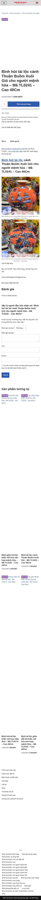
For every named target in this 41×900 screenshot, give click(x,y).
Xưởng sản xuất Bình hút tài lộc (12, 799)
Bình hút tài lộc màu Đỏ (10, 878)
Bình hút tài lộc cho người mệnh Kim (14, 865)
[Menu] (4, 3)
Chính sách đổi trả (8, 774)
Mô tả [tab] (4, 141)
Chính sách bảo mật (8, 770)
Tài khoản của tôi (7, 791)
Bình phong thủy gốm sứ (10, 888)
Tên (3, 346)
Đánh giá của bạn (8, 328)
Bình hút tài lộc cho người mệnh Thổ (14, 875)
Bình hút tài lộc (15, 13)
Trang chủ (5, 13)
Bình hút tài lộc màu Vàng (11, 880)
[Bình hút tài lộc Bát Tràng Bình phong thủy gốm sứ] (20, 2)
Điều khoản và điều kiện (10, 777)
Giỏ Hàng (5, 781)
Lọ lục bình (25, 888)
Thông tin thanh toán (8, 795)
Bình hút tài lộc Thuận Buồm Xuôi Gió (14, 149)
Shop (3, 788)
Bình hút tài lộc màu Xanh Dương (13, 883)
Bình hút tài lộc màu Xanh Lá (12, 886)
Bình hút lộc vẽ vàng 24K (10, 857)
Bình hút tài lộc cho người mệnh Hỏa (18, 117)
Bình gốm (28, 886)
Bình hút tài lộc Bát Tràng (10, 854)
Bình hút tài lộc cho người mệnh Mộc (14, 867)
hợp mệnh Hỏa (13, 151)
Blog (3, 894)
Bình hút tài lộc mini (8, 862)
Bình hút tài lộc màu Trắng (30, 878)
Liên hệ (4, 784)
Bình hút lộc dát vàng (29, 854)
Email (4, 356)
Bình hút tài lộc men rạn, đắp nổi (13, 859)
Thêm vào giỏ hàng (24, 104)
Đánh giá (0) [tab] (14, 141)
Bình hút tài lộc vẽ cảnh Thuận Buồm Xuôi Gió (18, 891)
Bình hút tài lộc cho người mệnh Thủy (15, 870)
